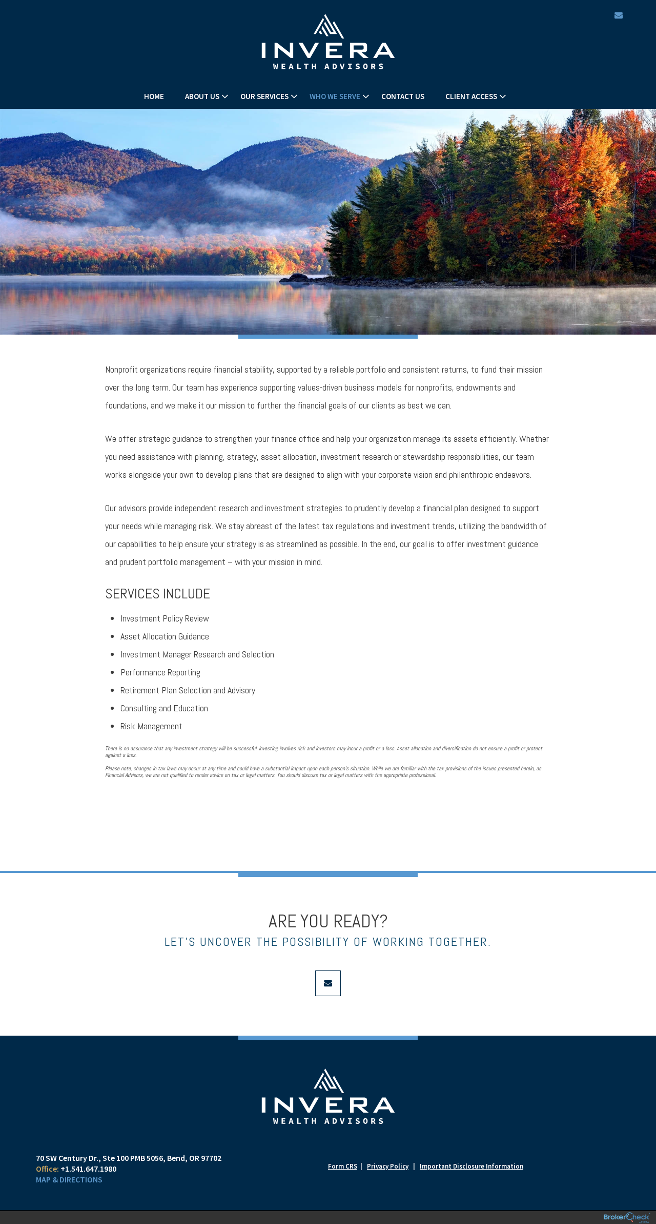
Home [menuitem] (154, 96)
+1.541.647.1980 (88, 1168)
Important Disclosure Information (471, 1166)
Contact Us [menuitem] (402, 96)
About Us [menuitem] (202, 96)
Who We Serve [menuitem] (335, 96)
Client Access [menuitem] (471, 96)
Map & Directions (69, 1179)
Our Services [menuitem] (264, 96)
